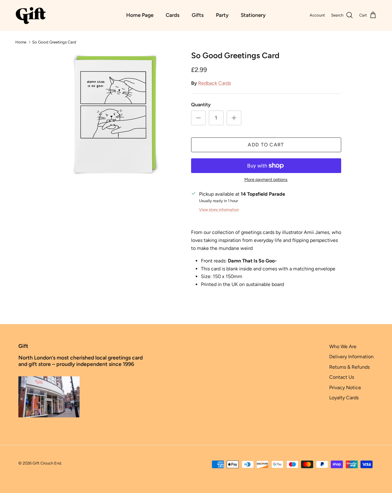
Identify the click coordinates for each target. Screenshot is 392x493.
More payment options (266, 179)
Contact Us (341, 377)
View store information (219, 209)
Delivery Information (351, 356)
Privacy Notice (345, 387)
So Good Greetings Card (54, 42)
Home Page (139, 15)
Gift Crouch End (46, 463)
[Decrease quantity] (198, 118)
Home (20, 42)
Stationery (253, 15)
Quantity (201, 104)
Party (222, 15)
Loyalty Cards (344, 398)
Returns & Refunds (349, 367)
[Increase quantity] (234, 118)
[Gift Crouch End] (30, 15)
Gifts (198, 15)
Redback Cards (214, 83)
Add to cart (266, 145)
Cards (172, 15)
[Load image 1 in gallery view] (114, 114)
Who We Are (342, 346)
